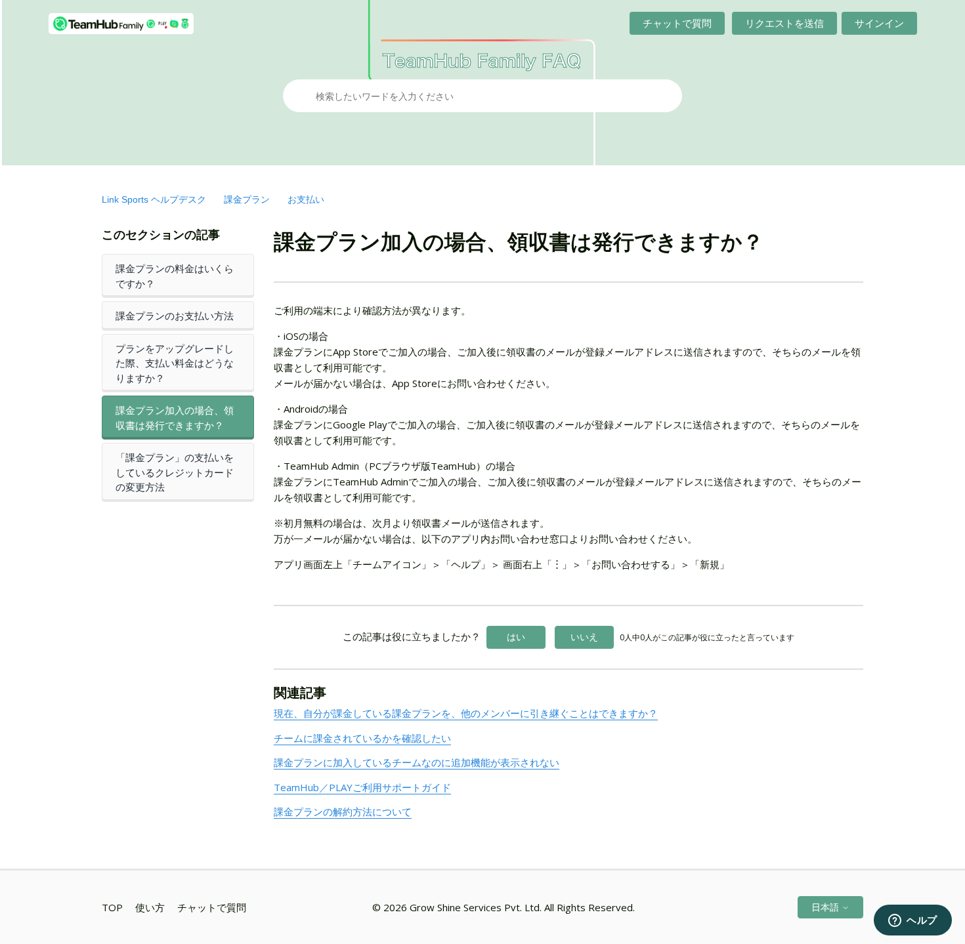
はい (516, 636)
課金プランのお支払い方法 (175, 315)
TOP (112, 907)
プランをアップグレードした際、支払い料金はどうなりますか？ (175, 363)
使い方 (150, 907)
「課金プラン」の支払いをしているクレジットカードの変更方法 (175, 472)
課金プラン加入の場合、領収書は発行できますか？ (175, 417)
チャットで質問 (677, 23)
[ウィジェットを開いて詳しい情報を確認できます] (913, 921)
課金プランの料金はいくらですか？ (175, 276)
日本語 (826, 907)
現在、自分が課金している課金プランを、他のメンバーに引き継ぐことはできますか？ (466, 713)
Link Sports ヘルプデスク (154, 199)
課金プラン (247, 199)
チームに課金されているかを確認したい (362, 738)
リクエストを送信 (784, 23)
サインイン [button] (879, 23)
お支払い (306, 199)
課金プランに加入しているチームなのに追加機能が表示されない (416, 762)
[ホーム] (121, 23)
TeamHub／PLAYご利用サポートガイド (362, 787)
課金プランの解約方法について (343, 811)
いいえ (584, 636)
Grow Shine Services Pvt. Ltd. (476, 907)
